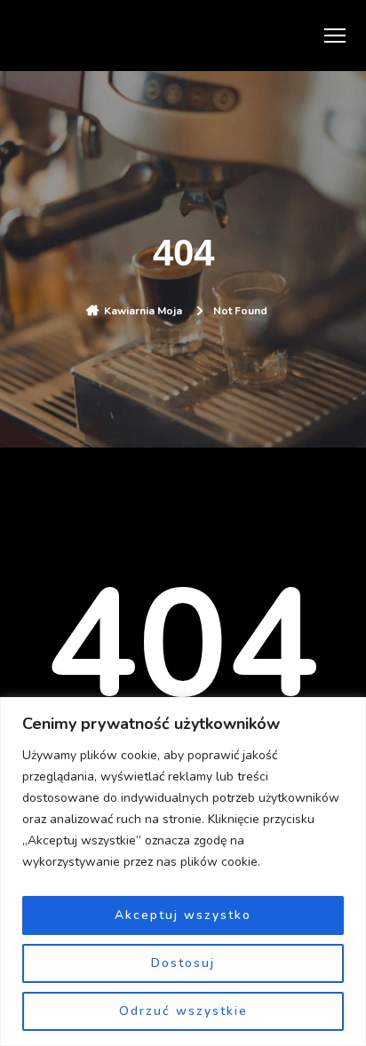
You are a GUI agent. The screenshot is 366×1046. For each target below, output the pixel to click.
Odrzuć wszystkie (183, 1010)
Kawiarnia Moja (143, 311)
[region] (183, 871)
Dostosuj (183, 963)
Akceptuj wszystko (183, 915)
